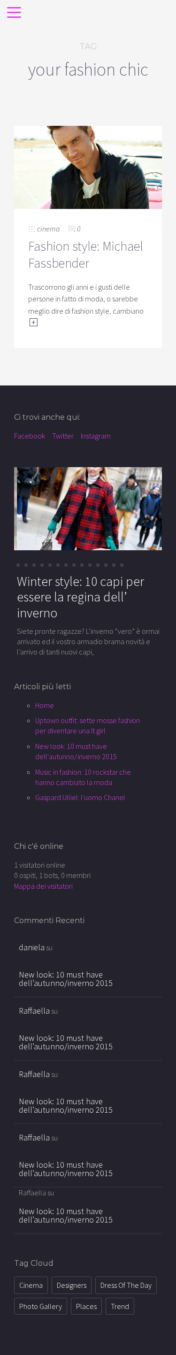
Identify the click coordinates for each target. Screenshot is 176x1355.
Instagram (96, 435)
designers (71, 1285)
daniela (32, 947)
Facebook (29, 435)
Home (44, 705)
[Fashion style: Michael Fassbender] (88, 166)
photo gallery (40, 1306)
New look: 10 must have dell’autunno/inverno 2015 (66, 978)
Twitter (63, 435)
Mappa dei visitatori (43, 886)
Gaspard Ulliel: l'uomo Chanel (80, 797)
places (86, 1306)
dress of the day (126, 1285)
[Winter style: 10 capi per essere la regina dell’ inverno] (88, 507)
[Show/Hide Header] (14, 13)
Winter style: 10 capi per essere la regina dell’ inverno (77, 597)
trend (120, 1306)
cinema (48, 228)
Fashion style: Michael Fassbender (85, 254)
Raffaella (34, 1010)
